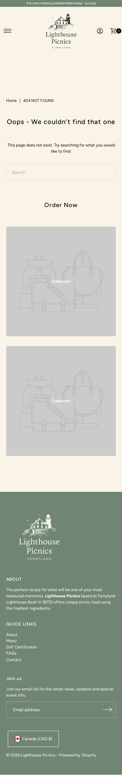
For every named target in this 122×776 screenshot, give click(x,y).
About (12, 634)
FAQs (11, 653)
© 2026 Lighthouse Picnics (30, 755)
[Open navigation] (8, 31)
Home (11, 100)
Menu (11, 640)
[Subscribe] (108, 709)
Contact (13, 659)
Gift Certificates (21, 646)
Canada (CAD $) (37, 738)
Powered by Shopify (77, 755)
